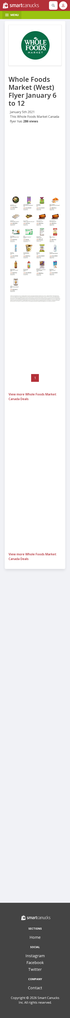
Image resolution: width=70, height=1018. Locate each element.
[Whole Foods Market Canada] (35, 45)
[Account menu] (63, 5)
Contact (35, 987)
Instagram (35, 955)
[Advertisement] (35, 161)
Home (35, 937)
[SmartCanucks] (25, 5)
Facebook (35, 962)
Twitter (35, 969)
